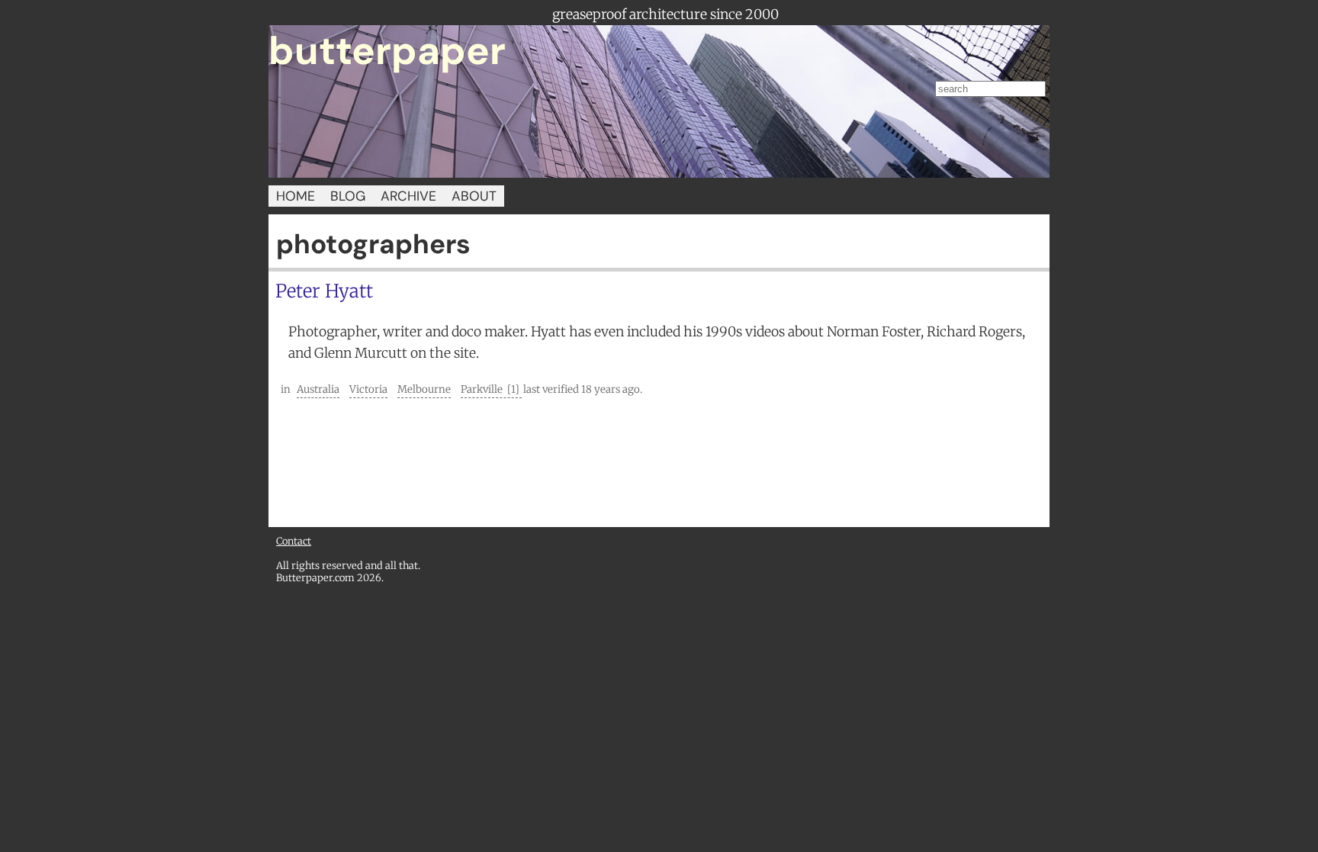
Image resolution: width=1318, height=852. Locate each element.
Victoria (368, 389)
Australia (318, 389)
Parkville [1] (491, 389)
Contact (293, 541)
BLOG (347, 196)
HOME (295, 196)
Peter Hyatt (324, 291)
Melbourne (424, 389)
